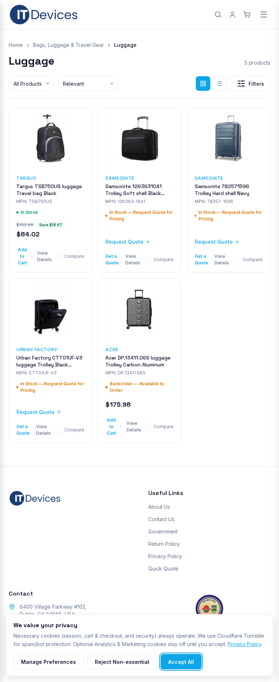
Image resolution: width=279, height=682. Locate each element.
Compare (74, 256)
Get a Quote (112, 259)
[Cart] (247, 14)
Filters (256, 84)
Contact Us (161, 519)
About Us (159, 507)
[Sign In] (232, 14)
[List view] (219, 83)
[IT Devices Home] (43, 14)
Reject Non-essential (122, 662)
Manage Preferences (48, 662)
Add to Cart (22, 256)
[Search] (218, 14)
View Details (44, 256)
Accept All (181, 662)
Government (163, 531)
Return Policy (164, 544)
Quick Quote (163, 568)
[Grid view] (203, 83)
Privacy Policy (165, 556)
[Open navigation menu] (263, 14)
